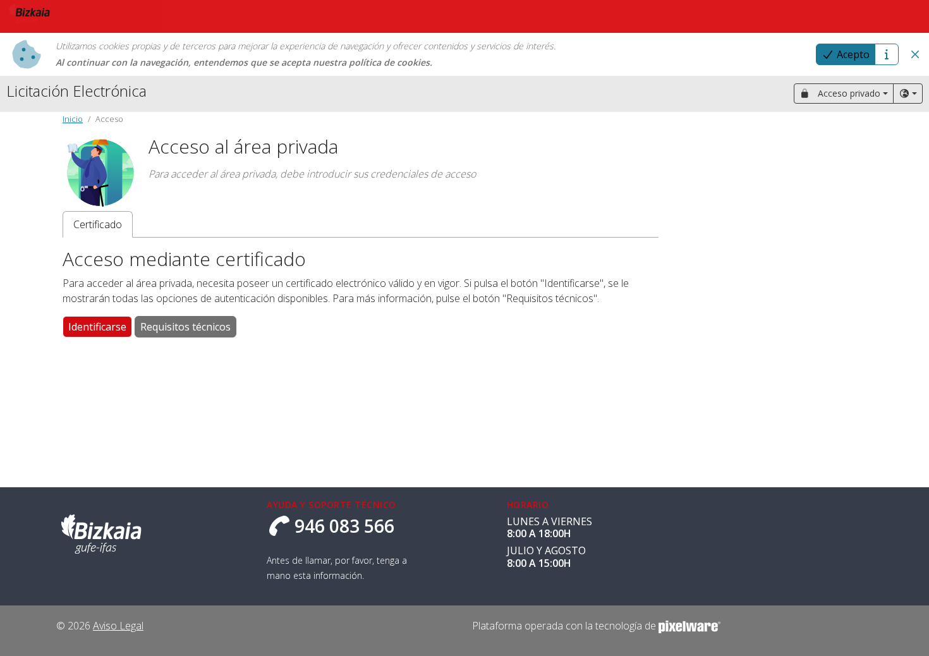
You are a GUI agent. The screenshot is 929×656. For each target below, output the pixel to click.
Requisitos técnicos (185, 327)
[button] (915, 54)
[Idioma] (908, 93)
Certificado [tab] (97, 224)
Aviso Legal (118, 626)
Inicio (73, 119)
